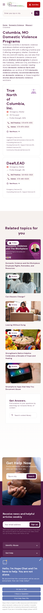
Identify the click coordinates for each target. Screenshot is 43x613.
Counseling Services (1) (14, 192)
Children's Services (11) (14, 147)
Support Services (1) (28, 192)
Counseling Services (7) (14, 142)
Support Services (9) (27, 145)
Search (31, 476)
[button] (13, 131)
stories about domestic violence (18, 77)
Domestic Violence (16, 25)
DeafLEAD (16, 163)
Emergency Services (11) (14, 137)
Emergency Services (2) (14, 189)
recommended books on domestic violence (21, 73)
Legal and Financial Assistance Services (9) (20, 140)
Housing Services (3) (13, 145)
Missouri (29, 25)
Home (5, 25)
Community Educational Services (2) (18, 150)
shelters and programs (19, 60)
